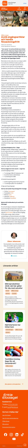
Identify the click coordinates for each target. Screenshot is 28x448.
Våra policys (5, 424)
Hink (12, 193)
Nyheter (8, 293)
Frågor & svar (5, 421)
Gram (9, 195)
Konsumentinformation (8, 427)
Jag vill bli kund (6, 415)
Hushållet (13, 198)
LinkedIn (14, 256)
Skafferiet (11, 196)
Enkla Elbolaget (9, 329)
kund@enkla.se (12, 407)
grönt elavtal (9, 212)
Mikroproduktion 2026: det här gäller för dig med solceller (14, 286)
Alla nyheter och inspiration (12, 384)
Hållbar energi (4, 35)
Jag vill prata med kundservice (10, 418)
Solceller (14, 293)
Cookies (3, 446)
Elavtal (7, 291)
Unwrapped (11, 191)
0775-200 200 (13, 404)
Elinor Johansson (14, 241)
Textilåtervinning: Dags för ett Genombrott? (12, 361)
